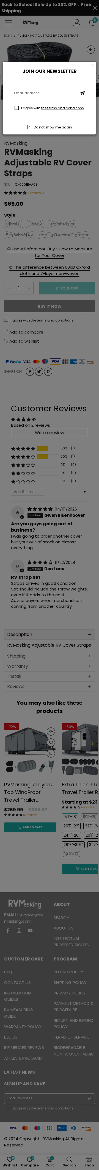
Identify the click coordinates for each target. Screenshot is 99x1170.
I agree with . (53, 108)
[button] (82, 93)
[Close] (92, 65)
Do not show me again (53, 127)
